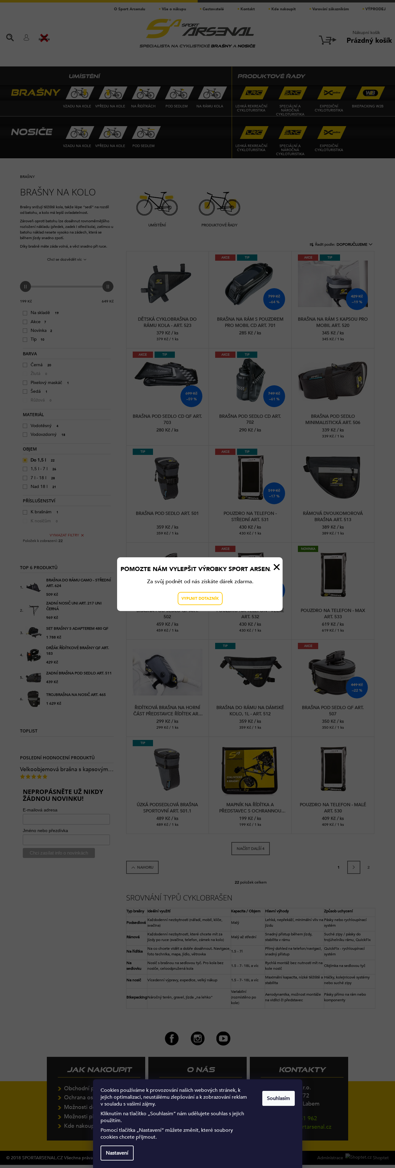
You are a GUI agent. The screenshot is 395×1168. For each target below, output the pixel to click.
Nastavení (117, 1153)
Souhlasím (278, 1098)
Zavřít (276, 567)
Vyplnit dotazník (200, 598)
